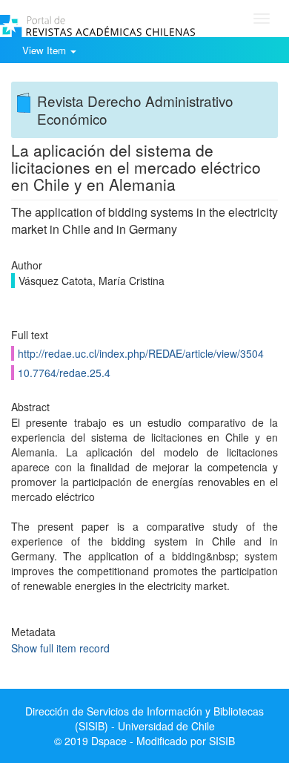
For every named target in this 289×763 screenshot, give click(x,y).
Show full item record (60, 648)
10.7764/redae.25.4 (64, 372)
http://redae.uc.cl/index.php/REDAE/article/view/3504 (141, 353)
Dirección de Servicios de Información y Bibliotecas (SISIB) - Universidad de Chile (144, 718)
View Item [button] (45, 50)
